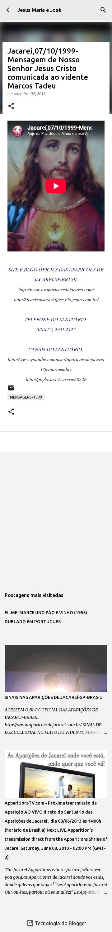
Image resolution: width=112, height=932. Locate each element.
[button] (11, 106)
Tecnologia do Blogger (60, 923)
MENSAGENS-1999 (26, 397)
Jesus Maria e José (39, 10)
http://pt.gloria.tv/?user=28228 (56, 379)
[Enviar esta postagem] (11, 390)
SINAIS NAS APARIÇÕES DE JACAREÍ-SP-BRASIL (53, 697)
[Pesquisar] (103, 9)
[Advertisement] (56, 517)
